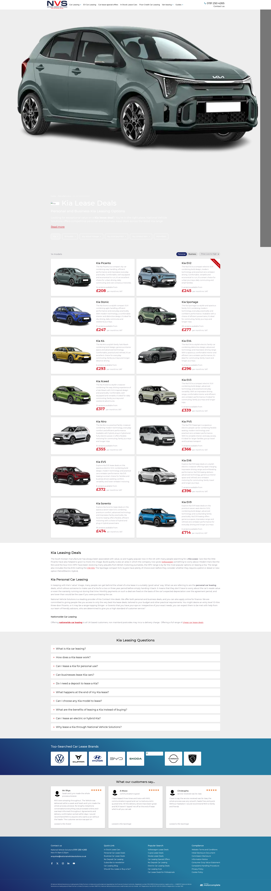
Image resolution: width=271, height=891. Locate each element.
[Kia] (154, 754)
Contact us (219, 6)
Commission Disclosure (201, 856)
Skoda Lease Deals (155, 856)
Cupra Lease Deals (155, 853)
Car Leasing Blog (111, 866)
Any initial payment (115, 236)
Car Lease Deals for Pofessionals (161, 872)
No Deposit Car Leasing (113, 859)
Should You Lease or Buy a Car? (117, 869)
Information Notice (200, 859)
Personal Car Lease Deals (114, 853)
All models (68, 236)
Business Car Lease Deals (114, 856)
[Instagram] (63, 864)
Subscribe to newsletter (114, 863)
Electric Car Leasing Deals (158, 866)
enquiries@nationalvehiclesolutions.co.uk (68, 856)
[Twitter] (57, 864)
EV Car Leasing (89, 5)
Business (192, 254)
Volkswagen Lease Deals (158, 850)
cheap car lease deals (193, 622)
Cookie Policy (197, 872)
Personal (181, 254)
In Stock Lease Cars (128, 5)
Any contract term (140, 236)
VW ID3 (91, 568)
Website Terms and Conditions (204, 850)
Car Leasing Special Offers (159, 859)
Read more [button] (58, 226)
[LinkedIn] (68, 864)
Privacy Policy (197, 869)
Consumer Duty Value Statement (206, 863)
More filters (161, 236)
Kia (54, 236)
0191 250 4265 (80, 850)
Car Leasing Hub (155, 869)
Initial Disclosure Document (203, 853)
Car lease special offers (108, 5)
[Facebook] (52, 864)
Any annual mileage (90, 236)
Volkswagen (167, 562)
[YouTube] (74, 864)
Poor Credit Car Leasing (149, 5)
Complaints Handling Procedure (205, 866)
